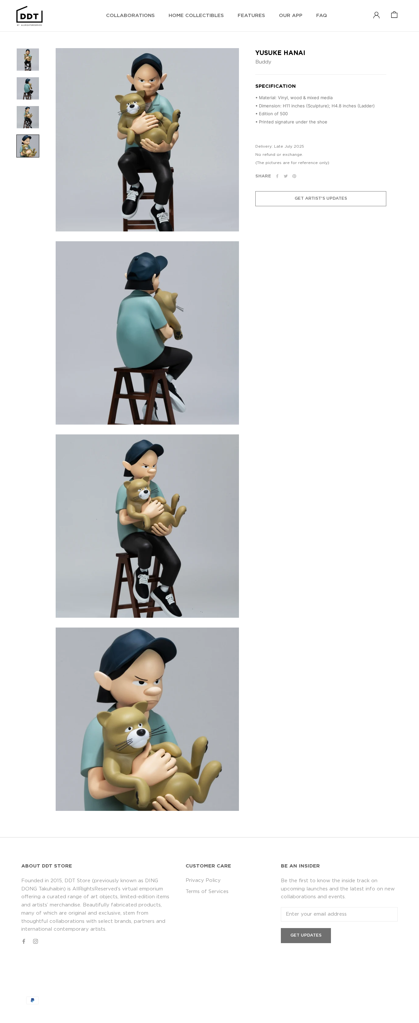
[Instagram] (35, 941)
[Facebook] (277, 176)
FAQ (321, 15)
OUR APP (290, 15)
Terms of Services (207, 891)
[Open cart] (394, 15)
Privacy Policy (203, 880)
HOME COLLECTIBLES (196, 15)
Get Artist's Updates (321, 198)
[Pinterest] (294, 176)
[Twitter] (286, 176)
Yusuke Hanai (280, 53)
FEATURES (251, 15)
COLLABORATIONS (130, 15)
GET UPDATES (305, 935)
